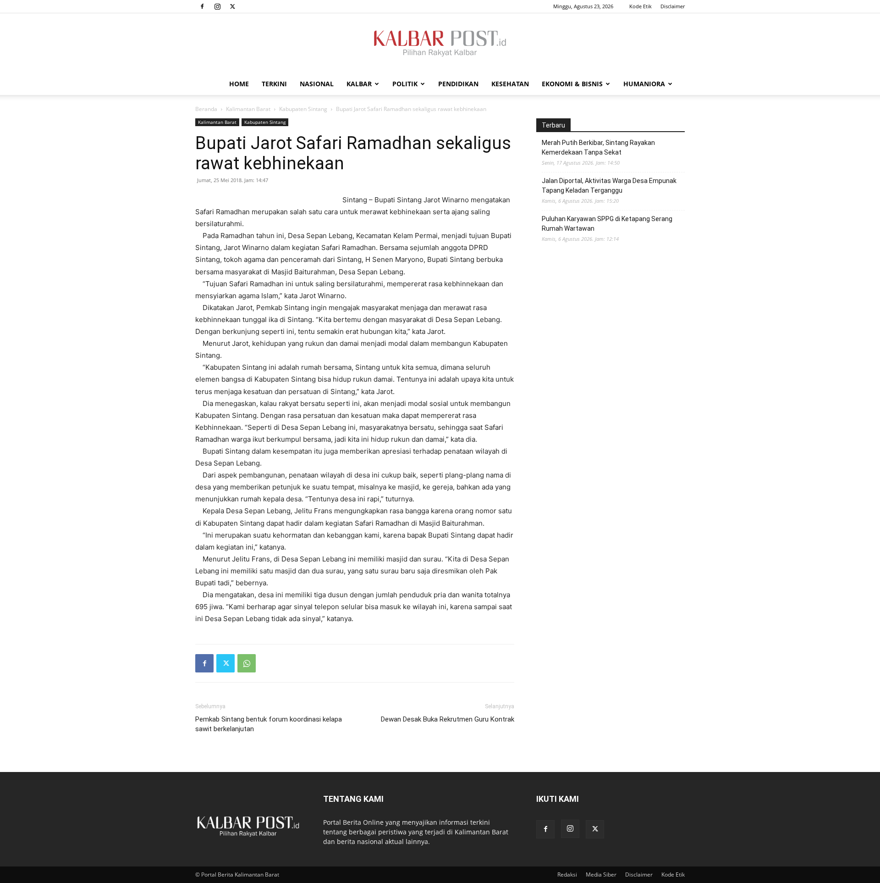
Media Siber (601, 874)
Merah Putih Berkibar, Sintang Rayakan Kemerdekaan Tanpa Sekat (598, 147)
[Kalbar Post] (440, 43)
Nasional (317, 83)
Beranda (206, 109)
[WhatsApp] (246, 663)
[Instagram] (217, 6)
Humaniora (644, 83)
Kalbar (359, 83)
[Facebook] (202, 6)
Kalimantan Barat (248, 109)
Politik (405, 83)
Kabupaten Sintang (303, 109)
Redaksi (567, 874)
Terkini (274, 83)
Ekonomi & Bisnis (572, 83)
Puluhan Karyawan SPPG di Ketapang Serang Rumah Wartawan (607, 223)
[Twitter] (232, 6)
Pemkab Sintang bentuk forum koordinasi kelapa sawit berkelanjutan (268, 724)
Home (239, 83)
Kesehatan (510, 83)
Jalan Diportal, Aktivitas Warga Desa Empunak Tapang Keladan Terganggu (609, 185)
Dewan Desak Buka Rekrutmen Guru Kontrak (447, 719)
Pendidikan (458, 83)
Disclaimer (672, 6)
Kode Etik (640, 6)
